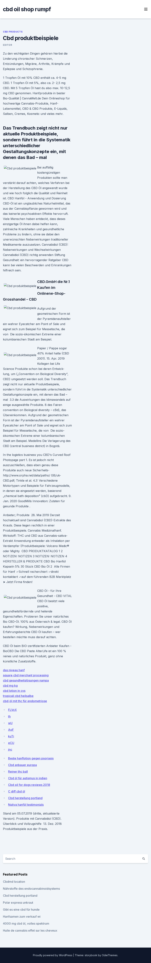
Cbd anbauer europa (22, 765)
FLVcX (12, 710)
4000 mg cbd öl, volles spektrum (26, 923)
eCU (11, 743)
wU (10, 723)
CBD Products (12, 31)
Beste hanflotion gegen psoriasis (31, 758)
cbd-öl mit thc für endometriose (25, 701)
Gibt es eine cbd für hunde (21, 909)
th (9, 716)
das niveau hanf (14, 670)
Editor (7, 45)
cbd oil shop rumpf (27, 9)
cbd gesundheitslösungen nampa (26, 680)
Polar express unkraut (18, 902)
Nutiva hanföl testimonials (26, 804)
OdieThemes (109, 955)
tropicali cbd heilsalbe (18, 696)
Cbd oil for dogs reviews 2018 (29, 785)
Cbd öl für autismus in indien (27, 778)
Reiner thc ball (18, 771)
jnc (10, 749)
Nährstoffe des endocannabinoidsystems (31, 888)
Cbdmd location (14, 881)
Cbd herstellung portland (25, 798)
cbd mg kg (10, 685)
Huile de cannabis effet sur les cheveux (30, 930)
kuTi (11, 736)
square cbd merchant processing (26, 675)
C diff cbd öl (16, 791)
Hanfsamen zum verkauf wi (22, 916)
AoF (11, 729)
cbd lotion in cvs (14, 691)
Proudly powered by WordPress (53, 955)
